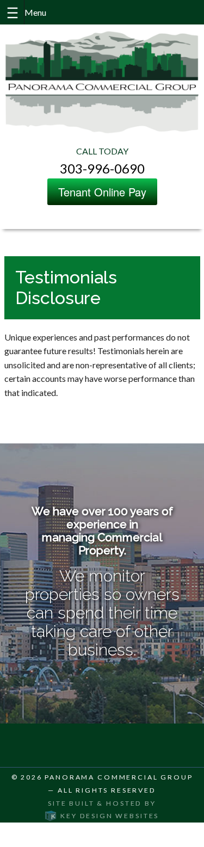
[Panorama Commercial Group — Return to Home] (102, 81)
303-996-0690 (102, 168)
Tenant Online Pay (102, 192)
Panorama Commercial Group (119, 777)
